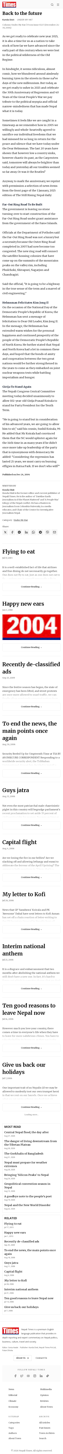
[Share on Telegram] (40, 532)
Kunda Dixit (8, 19)
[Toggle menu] (58, 4)
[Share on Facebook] (12, 532)
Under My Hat (25, 19)
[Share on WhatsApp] (33, 532)
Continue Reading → (31, 586)
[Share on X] (5, 532)
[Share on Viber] (47, 532)
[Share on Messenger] (19, 532)
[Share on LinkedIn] (26, 532)
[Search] (52, 4)
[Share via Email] (54, 532)
